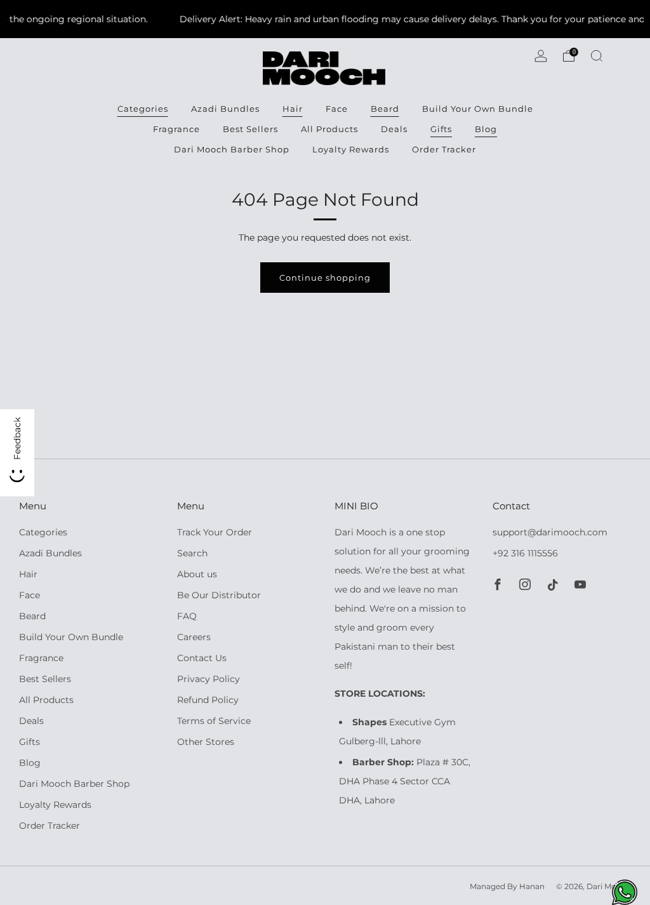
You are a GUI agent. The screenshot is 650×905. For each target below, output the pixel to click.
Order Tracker (444, 149)
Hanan (532, 886)
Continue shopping (325, 277)
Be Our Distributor (219, 595)
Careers (194, 637)
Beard (385, 109)
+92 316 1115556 (525, 553)
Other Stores (205, 741)
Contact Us (202, 658)
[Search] (596, 56)
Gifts (441, 129)
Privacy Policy (208, 679)
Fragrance (176, 129)
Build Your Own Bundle (477, 109)
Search (192, 553)
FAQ (187, 616)
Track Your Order (214, 532)
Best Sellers (250, 129)
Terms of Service (214, 721)
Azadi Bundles (225, 109)
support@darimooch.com (550, 532)
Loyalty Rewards (350, 149)
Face (337, 109)
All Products (329, 129)
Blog (486, 129)
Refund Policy (208, 700)
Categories (142, 109)
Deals (394, 129)
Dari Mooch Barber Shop (231, 149)
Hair (292, 109)
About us (197, 574)
